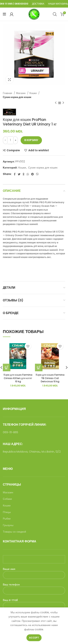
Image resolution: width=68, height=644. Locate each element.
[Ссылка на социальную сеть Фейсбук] (15, 174)
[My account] (11, 14)
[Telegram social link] (32, 174)
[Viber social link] (37, 174)
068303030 (21, 3)
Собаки (7, 499)
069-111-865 (10, 432)
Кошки (33, 93)
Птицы (7, 512)
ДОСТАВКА (38, 3)
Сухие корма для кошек (17, 97)
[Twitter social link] (19, 174)
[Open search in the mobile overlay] (55, 14)
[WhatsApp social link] (28, 174)
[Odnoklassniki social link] (24, 174)
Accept (34, 637)
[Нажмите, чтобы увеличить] (9, 79)
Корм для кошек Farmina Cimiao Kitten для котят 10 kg (18, 378)
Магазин (21, 93)
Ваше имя (9, 569)
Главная (8, 93)
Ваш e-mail (10, 600)
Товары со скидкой (14, 532)
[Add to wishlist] (28, 346)
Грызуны (8, 525)
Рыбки (7, 518)
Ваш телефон (11, 584)
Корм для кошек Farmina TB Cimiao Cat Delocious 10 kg (50, 378)
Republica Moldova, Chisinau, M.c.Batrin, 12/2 (32, 452)
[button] (38, 367)
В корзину (31, 140)
